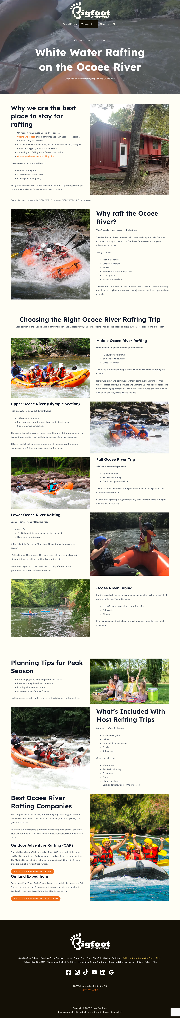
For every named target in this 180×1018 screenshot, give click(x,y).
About (132, 962)
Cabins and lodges (26, 136)
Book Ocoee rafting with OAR (33, 871)
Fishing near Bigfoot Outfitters (61, 962)
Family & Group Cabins (51, 958)
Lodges (68, 958)
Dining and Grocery (117, 962)
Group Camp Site (82, 958)
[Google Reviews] (111, 972)
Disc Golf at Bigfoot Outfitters (107, 958)
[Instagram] (77, 972)
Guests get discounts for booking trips (35, 156)
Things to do (87, 24)
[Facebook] (68, 972)
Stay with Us (69, 24)
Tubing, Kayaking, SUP (34, 962)
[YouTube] (94, 972)
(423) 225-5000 (90, 990)
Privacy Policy (144, 962)
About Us (104, 24)
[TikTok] (85, 972)
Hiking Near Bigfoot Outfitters (92, 962)
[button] (76, 24)
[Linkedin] (102, 972)
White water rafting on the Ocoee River (142, 958)
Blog (115, 24)
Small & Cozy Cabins (28, 958)
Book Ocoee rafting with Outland (36, 898)
